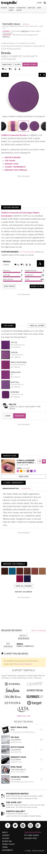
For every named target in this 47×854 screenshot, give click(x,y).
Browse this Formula (16, 170)
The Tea (14, 342)
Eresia (6, 53)
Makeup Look (11, 164)
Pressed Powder (22, 46)
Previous (40, 75)
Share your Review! (23, 663)
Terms (4, 847)
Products (13, 43)
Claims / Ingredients (15, 167)
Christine (24, 465)
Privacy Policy (8, 844)
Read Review (9, 286)
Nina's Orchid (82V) (19, 362)
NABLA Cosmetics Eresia (14, 135)
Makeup (23, 43)
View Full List (23, 716)
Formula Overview (27, 252)
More (39, 8)
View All (26, 24)
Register (19, 416)
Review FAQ (7, 841)
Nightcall (15, 382)
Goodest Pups (30, 838)
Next (44, 75)
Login (39, 3)
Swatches (31, 8)
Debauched (16, 372)
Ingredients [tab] (26, 489)
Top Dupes (10, 160)
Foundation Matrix (21, 9)
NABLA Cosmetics (11, 56)
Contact (6, 835)
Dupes (17, 64)
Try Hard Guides (31, 835)
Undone (14, 352)
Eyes (31, 43)
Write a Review (38, 630)
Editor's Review (13, 157)
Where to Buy (30, 64)
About (5, 832)
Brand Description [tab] (11, 489)
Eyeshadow (7, 46)
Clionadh (6, 31)
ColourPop (6, 35)
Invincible (15, 392)
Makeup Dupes (12, 9)
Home (4, 43)
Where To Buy (37, 286)
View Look (24, 476)
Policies (5, 838)
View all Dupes (37, 325)
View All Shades (24, 586)
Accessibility (7, 850)
